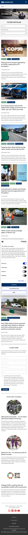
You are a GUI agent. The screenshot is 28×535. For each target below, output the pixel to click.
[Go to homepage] (7, 2)
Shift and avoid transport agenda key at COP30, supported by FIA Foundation (14, 60)
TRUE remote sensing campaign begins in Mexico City (14, 228)
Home (2, 6)
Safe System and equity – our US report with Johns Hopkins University (14, 416)
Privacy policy (14, 520)
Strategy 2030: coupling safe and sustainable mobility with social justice (14, 483)
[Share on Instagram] (9, 510)
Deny (14, 292)
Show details (21, 280)
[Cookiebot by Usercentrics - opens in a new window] (21, 242)
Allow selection (14, 288)
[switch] (25, 267)
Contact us (14, 517)
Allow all (14, 284)
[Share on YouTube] (18, 510)
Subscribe (14, 523)
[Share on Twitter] (12, 510)
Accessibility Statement (14, 526)
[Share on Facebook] (15, 510)
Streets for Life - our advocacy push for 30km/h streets (14, 450)
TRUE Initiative (5, 29)
